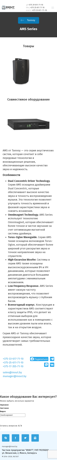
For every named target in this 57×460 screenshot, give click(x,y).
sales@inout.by (12, 372)
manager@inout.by (14, 376)
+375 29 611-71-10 (35, 5)
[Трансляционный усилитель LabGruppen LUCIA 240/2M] (28, 126)
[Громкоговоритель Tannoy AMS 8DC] (21, 72)
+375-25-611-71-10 (13, 362)
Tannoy (30, 20)
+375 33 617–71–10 (39, 10)
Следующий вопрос (13, 421)
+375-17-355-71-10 (13, 366)
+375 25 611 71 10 (37, 7)
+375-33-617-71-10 (13, 358)
